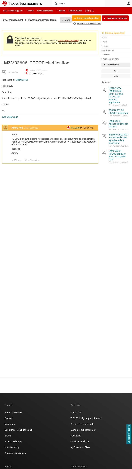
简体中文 (89, 11)
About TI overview (13, 412)
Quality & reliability (80, 441)
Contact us (76, 412)
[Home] (24, 3)
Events (8, 435)
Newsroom (10, 424)
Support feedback (128, 434)
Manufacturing (12, 447)
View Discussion (32, 160)
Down (20, 161)
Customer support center (83, 430)
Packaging (76, 435)
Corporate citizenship (15, 453)
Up (12, 161)
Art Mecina (13, 72)
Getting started (75, 11)
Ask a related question (88, 18)
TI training (60, 11)
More (67, 20)
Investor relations (13, 441)
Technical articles (45, 11)
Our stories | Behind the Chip (19, 430)
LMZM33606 (113, 64)
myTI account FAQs (80, 447)
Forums (30, 11)
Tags (116, 71)
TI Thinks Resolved (113, 33)
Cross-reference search (82, 424)
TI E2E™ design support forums (86, 418)
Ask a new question (117, 18)
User (128, 3)
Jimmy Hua (17, 127)
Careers (8, 418)
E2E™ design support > (13, 11)
